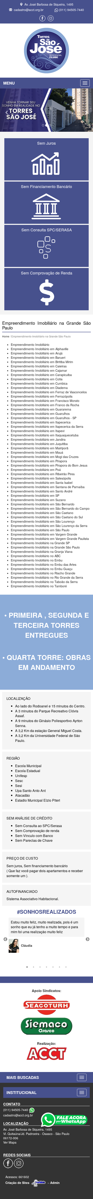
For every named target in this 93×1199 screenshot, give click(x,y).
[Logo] (46, 50)
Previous (5, 939)
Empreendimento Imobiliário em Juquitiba (39, 444)
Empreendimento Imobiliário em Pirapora (39, 461)
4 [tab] (46, 967)
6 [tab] (59, 967)
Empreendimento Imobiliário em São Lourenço (43, 521)
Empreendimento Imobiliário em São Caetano (42, 513)
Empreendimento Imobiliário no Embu (37, 560)
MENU (9, 83)
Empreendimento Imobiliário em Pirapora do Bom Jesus (49, 465)
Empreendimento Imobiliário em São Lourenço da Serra (49, 525)
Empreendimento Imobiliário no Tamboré (39, 586)
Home (5, 336)
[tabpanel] (46, 935)
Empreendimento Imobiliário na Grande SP (40, 543)
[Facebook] (42, 18)
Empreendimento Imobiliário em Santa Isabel (41, 482)
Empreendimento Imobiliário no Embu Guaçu (41, 569)
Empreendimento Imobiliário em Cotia (37, 379)
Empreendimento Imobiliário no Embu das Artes (43, 564)
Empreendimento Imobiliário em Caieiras (39, 366)
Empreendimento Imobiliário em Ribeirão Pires (43, 474)
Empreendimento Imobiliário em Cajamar (39, 370)
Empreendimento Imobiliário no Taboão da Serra (44, 582)
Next (87, 939)
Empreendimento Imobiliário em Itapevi (37, 431)
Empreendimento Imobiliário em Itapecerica (41, 422)
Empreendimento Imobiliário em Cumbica (39, 383)
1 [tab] (27, 967)
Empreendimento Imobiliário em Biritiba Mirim (42, 362)
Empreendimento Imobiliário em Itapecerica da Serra (47, 426)
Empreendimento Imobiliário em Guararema (41, 409)
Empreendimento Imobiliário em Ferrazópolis (41, 396)
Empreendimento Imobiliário (30, 344)
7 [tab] (66, 967)
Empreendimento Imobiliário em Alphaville (39, 349)
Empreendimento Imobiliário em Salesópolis (41, 478)
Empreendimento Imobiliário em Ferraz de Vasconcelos (49, 392)
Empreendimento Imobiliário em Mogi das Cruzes (45, 457)
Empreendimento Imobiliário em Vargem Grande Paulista (50, 538)
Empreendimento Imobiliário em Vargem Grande (44, 534)
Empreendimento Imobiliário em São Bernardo (42, 504)
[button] (7, 110)
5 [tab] (53, 967)
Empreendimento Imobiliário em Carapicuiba (41, 375)
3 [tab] (40, 967)
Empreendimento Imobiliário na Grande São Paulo (45, 547)
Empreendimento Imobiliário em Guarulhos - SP (43, 418)
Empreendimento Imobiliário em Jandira (38, 439)
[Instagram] (51, 18)
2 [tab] (33, 967)
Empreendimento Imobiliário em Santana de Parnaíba (48, 487)
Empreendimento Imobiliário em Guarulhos (40, 413)
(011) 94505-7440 (71, 10)
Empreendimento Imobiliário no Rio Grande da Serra (47, 577)
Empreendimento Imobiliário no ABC (36, 556)
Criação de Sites (17, 1182)
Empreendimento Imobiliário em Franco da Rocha (45, 405)
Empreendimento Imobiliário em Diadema (39, 388)
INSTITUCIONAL (21, 1092)
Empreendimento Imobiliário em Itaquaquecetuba (45, 435)
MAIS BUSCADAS (22, 1077)
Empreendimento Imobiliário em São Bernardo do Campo (50, 508)
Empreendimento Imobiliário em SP (35, 495)
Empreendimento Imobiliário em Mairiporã (39, 448)
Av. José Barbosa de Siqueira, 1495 (48, 4)
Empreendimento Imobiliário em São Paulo (40, 530)
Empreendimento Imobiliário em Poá (36, 469)
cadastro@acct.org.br (28, 10)
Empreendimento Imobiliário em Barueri (38, 357)
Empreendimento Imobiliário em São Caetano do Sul (47, 517)
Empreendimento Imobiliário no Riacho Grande (43, 573)
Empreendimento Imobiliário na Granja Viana (41, 551)
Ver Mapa (9, 1142)
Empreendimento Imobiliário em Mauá (37, 452)
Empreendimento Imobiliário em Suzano (38, 500)
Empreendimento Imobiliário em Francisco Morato (45, 400)
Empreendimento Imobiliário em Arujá (37, 353)
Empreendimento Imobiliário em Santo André (41, 491)
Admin (55, 1182)
